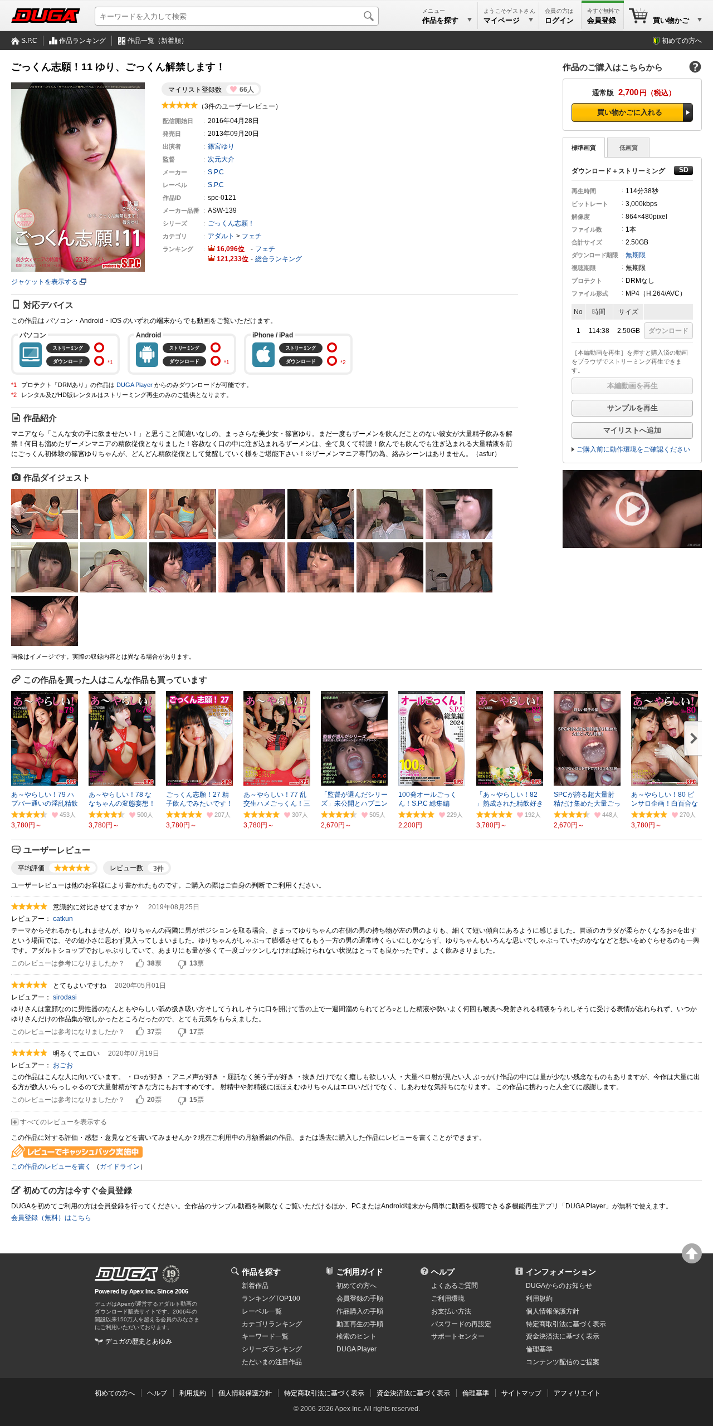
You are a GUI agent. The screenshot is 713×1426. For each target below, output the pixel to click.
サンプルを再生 (632, 408)
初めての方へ (682, 41)
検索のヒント (356, 1336)
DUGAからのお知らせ (559, 1286)
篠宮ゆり (221, 146)
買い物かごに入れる (629, 112)
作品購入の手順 (359, 1311)
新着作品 (255, 1286)
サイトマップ (521, 1393)
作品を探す (261, 1271)
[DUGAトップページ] (45, 15)
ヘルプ (443, 1271)
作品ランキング (82, 41)
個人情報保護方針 (552, 1311)
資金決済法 (562, 1336)
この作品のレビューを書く (51, 1166)
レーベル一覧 (262, 1311)
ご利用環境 (448, 1298)
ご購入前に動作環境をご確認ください (633, 449)
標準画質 (584, 147)
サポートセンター (458, 1336)
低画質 (628, 147)
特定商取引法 (566, 1324)
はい (140, 964)
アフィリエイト (577, 1393)
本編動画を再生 (632, 385)
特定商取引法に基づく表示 (324, 1393)
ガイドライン (120, 1166)
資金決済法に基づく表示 (413, 1393)
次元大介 (221, 159)
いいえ (182, 964)
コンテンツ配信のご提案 (562, 1362)
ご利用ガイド (359, 1271)
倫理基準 (539, 1349)
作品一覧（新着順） (158, 41)
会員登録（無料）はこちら (51, 1218)
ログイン (559, 20)
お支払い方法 (451, 1311)
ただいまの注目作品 (272, 1362)
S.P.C (29, 41)
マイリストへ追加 (632, 430)
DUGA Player (134, 384)
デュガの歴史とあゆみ (138, 1341)
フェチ (252, 236)
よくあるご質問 (454, 1286)
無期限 (636, 255)
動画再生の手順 (359, 1324)
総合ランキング (278, 259)
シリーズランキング (272, 1349)
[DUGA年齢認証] (126, 1274)
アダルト (221, 236)
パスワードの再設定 (461, 1324)
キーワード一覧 (265, 1336)
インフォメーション (561, 1271)
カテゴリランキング (272, 1324)
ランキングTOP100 (271, 1298)
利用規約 (539, 1298)
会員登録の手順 (359, 1298)
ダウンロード (668, 331)
